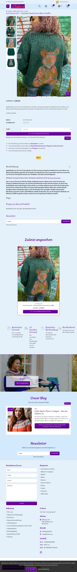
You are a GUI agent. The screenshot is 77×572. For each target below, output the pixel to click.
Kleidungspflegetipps (54, 178)
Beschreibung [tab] (12, 166)
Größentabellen (12, 528)
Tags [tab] (8, 198)
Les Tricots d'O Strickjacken (36, 137)
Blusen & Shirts (46, 483)
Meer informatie (43, 569)
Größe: (8, 129)
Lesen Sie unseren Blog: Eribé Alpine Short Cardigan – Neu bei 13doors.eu (51, 425)
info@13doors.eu (47, 534)
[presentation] (19, 56)
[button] (60, 6)
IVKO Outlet (44, 494)
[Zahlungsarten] (38, 157)
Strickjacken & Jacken (20, 137)
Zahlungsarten (12, 523)
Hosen (43, 485)
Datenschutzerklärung (11, 225)
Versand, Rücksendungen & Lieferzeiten (19, 526)
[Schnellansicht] (56, 250)
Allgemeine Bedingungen (15, 515)
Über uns (10, 512)
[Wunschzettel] (20, 311)
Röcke (43, 477)
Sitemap (9, 537)
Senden (21, 503)
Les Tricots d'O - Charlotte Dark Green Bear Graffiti (38, 305)
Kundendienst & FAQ (13, 534)
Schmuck (44, 491)
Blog (36, 408)
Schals (43, 488)
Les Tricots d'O (27, 120)
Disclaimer (10, 517)
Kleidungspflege (12, 531)
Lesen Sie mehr (11, 113)
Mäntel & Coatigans (47, 472)
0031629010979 (47, 531)
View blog (67, 403)
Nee (34, 569)
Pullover (43, 480)
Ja (28, 569)
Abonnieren (66, 221)
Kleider (43, 474)
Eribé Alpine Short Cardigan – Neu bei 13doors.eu (51, 412)
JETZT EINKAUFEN (22, 383)
